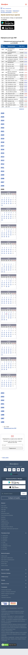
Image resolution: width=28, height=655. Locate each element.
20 (8, 201)
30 (6, 236)
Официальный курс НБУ (10, 428)
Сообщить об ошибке (14, 498)
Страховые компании (6, 597)
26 (6, 203)
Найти (23, 493)
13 (8, 199)
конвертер (21, 109)
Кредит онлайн (4, 524)
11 (4, 199)
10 (2, 199)
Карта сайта (5, 457)
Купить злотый (4, 565)
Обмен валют (4, 556)
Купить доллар (4, 561)
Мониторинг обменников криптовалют (9, 528)
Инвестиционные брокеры (7, 515)
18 (4, 201)
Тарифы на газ (4, 521)
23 (6, 218)
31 (2, 205)
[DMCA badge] (14, 645)
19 (6, 201)
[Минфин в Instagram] (18, 469)
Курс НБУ (3, 511)
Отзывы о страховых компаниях (8, 591)
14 (10, 199)
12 (6, 199)
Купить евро (4, 563)
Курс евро (3, 509)
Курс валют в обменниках (7, 557)
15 (4, 216)
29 (4, 236)
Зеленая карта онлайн (6, 589)
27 (8, 203)
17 (2, 201)
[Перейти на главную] (4, 4)
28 (10, 203)
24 (2, 203)
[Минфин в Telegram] (9, 469)
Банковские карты (5, 513)
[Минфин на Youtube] (22, 469)
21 (10, 201)
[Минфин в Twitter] (14, 469)
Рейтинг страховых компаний (7, 593)
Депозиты (3, 519)
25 (4, 203)
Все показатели (7, 8)
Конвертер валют (5, 522)
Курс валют (3, 505)
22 (4, 218)
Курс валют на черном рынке (7, 559)
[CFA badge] (21, 604)
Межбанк (3, 517)
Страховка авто (4, 595)
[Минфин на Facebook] (5, 469)
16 (6, 216)
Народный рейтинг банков (7, 526)
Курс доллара (4, 507)
